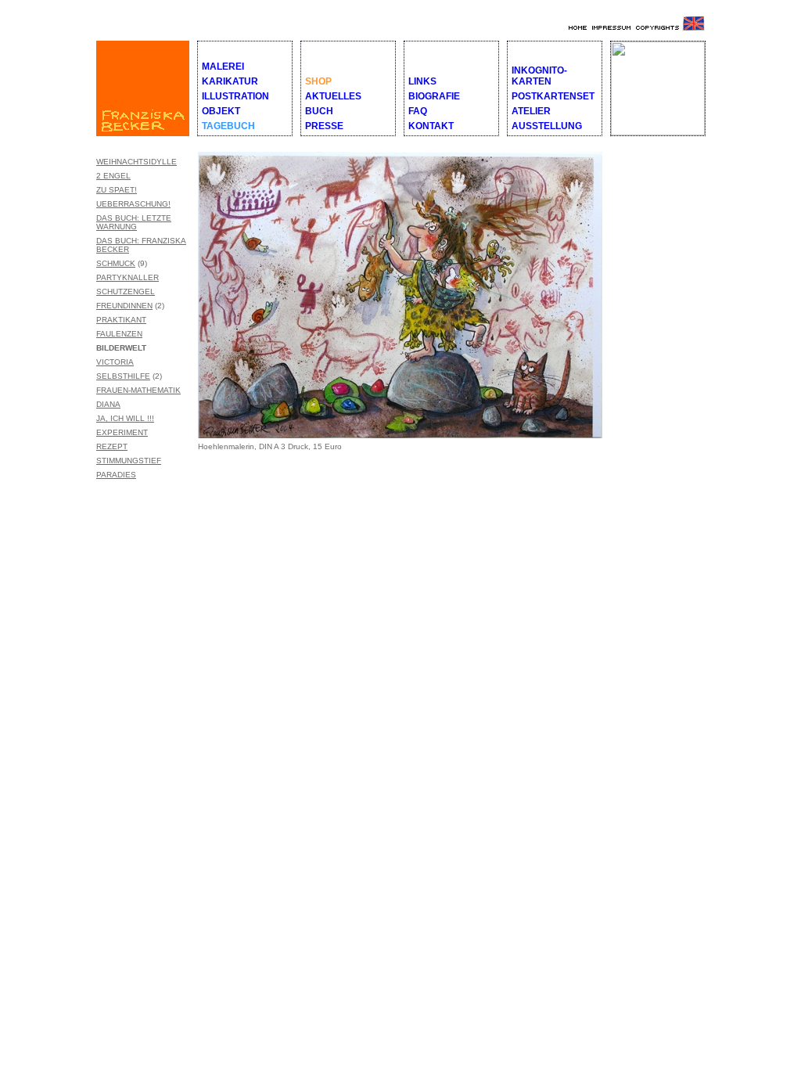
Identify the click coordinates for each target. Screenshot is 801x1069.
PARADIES (116, 474)
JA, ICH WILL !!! (125, 418)
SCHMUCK (115, 263)
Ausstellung (547, 126)
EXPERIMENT (122, 432)
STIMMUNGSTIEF (128, 460)
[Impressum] (609, 28)
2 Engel (113, 175)
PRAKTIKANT (121, 319)
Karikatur (230, 81)
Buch (319, 111)
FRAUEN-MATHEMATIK (138, 390)
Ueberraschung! (133, 204)
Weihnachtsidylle (136, 161)
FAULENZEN (119, 333)
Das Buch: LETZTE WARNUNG (133, 222)
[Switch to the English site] (693, 28)
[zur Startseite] (576, 28)
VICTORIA (115, 362)
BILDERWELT (121, 348)
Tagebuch (228, 126)
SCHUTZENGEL (125, 291)
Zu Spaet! (116, 189)
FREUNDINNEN (124, 305)
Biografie (434, 96)
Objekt (221, 111)
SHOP (318, 81)
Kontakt (431, 126)
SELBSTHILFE (123, 376)
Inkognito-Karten (539, 76)
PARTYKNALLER (127, 277)
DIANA (108, 404)
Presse (324, 126)
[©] (655, 28)
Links (422, 81)
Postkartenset (553, 96)
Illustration (235, 96)
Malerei (223, 66)
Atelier (531, 111)
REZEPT (112, 446)
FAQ (417, 111)
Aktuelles (333, 96)
